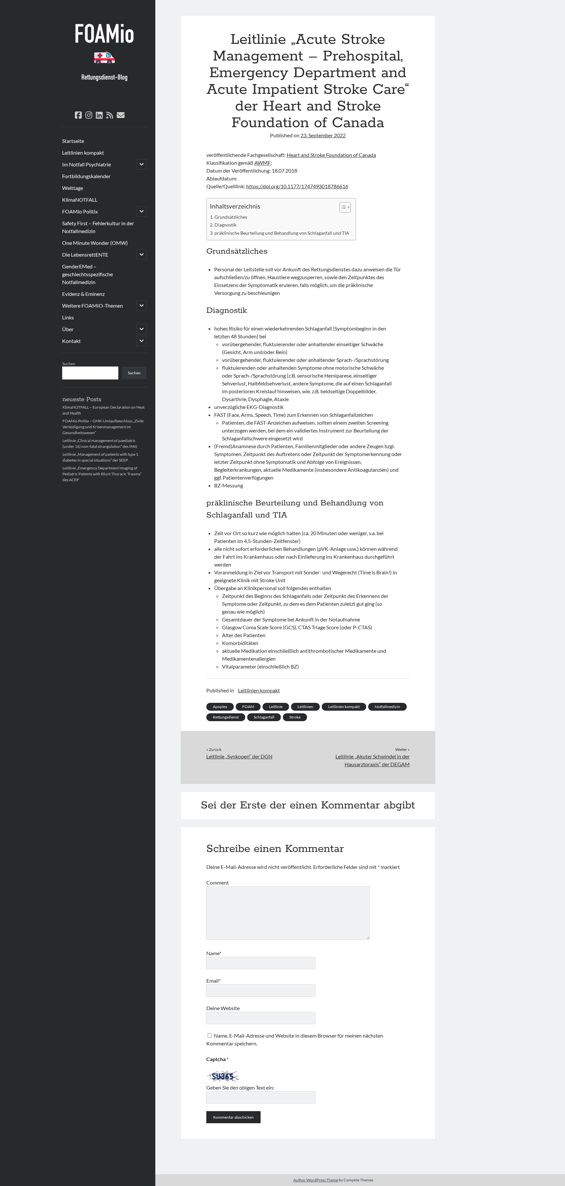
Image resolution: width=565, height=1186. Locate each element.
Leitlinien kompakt (83, 152)
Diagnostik (225, 225)
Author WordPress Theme (315, 1180)
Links (68, 317)
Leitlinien (305, 706)
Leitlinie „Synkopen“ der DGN (239, 756)
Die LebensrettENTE (85, 254)
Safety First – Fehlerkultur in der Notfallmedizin (98, 227)
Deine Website (223, 1008)
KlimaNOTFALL (79, 199)
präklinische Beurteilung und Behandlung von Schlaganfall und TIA (281, 233)
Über (68, 329)
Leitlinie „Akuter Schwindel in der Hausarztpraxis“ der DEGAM (372, 760)
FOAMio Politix (80, 211)
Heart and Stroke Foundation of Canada (331, 155)
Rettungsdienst (226, 717)
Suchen (68, 363)
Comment (217, 882)
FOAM (248, 706)
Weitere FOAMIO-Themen (92, 305)
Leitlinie (275, 706)
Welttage (72, 188)
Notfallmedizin (387, 706)
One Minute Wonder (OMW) (95, 243)
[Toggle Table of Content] (341, 207)
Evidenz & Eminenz (83, 294)
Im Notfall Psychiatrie (86, 164)
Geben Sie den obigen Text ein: (240, 1087)
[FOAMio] (104, 98)
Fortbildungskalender (86, 176)
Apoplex (220, 706)
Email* (213, 980)
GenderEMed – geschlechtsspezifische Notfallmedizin (87, 274)
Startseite (73, 141)
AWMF (262, 163)
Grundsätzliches (230, 217)
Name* (213, 953)
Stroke (294, 717)
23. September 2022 (323, 135)
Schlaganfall (264, 717)
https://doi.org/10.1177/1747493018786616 (297, 186)
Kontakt (71, 341)
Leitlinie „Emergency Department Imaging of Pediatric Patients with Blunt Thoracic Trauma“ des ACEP (102, 474)
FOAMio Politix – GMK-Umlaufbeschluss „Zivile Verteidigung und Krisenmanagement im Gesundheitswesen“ (103, 426)
